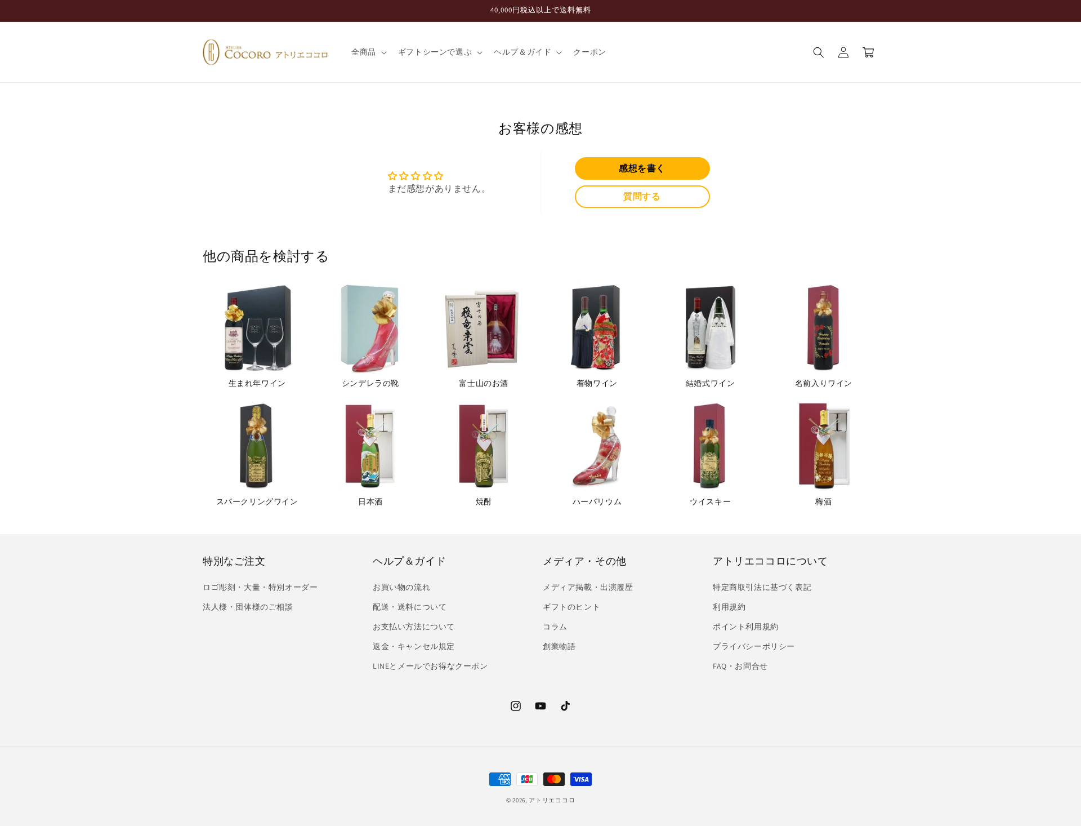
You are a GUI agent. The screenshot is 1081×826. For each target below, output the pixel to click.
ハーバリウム (597, 501)
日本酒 (370, 501)
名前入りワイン (823, 383)
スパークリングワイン (257, 501)
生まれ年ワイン (257, 383)
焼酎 (484, 501)
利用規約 (729, 607)
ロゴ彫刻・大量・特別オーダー (260, 587)
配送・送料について (409, 607)
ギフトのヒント (571, 607)
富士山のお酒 (483, 383)
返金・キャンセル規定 (414, 646)
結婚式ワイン (710, 383)
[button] (368, 52)
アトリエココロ (552, 800)
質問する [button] (641, 196)
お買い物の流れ (401, 587)
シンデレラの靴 (370, 383)
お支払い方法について (414, 626)
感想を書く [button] (642, 168)
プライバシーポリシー (754, 646)
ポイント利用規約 (746, 626)
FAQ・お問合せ (740, 666)
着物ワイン (597, 383)
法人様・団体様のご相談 (248, 607)
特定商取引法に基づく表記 (762, 587)
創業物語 (559, 646)
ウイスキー (710, 501)
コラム (555, 626)
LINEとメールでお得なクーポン (430, 666)
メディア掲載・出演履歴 (588, 587)
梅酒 (823, 501)
